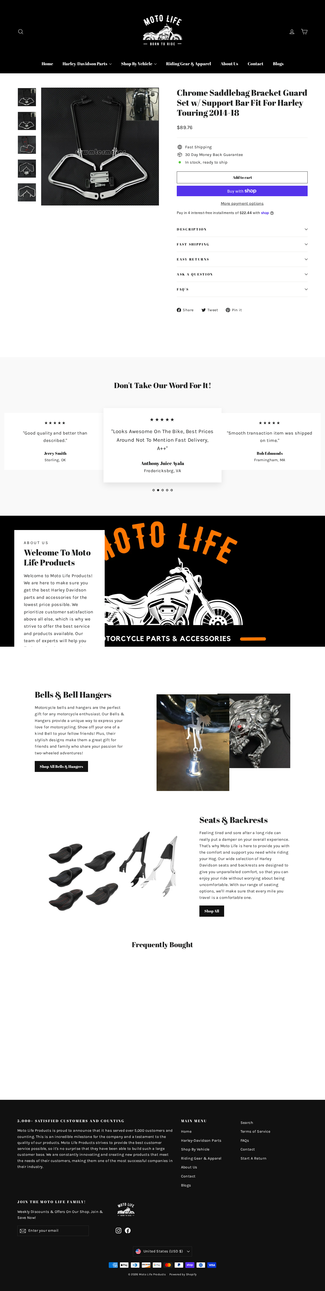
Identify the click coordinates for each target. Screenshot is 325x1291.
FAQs (245, 1140)
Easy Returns (193, 259)
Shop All (211, 911)
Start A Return (254, 1158)
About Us (229, 63)
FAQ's (183, 289)
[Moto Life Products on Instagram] (118, 1230)
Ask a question (195, 274)
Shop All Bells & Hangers (61, 766)
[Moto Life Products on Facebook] (128, 1230)
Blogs (278, 63)
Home (47, 63)
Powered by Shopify (183, 1274)
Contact (255, 63)
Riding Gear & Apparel (188, 63)
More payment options (242, 203)
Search (247, 1123)
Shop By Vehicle (137, 63)
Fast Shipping (193, 244)
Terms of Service (256, 1131)
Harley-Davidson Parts (85, 63)
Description (192, 229)
